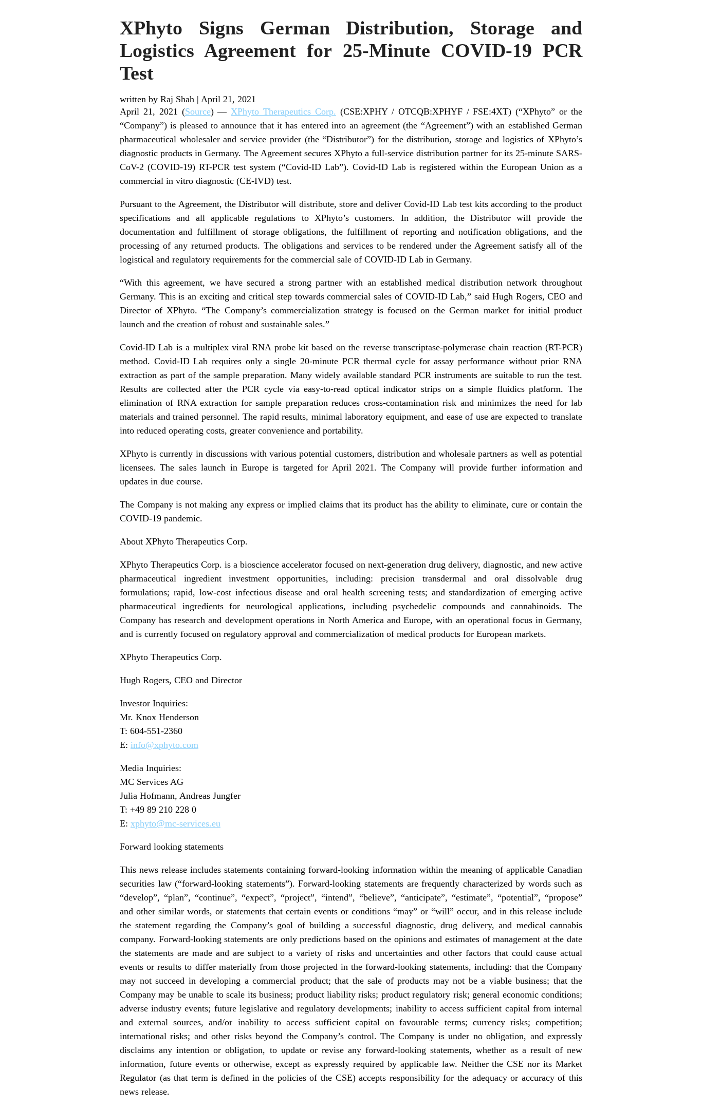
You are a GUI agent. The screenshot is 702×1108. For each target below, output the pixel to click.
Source (198, 111)
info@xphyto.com (164, 745)
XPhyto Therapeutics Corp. (283, 111)
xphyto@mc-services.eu (175, 823)
